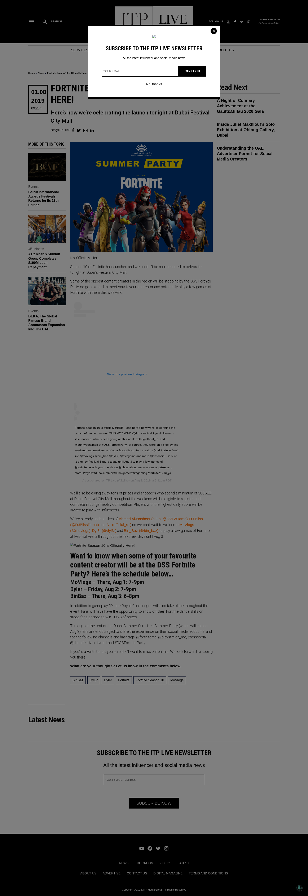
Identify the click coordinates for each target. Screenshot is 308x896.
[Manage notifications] (299, 887)
